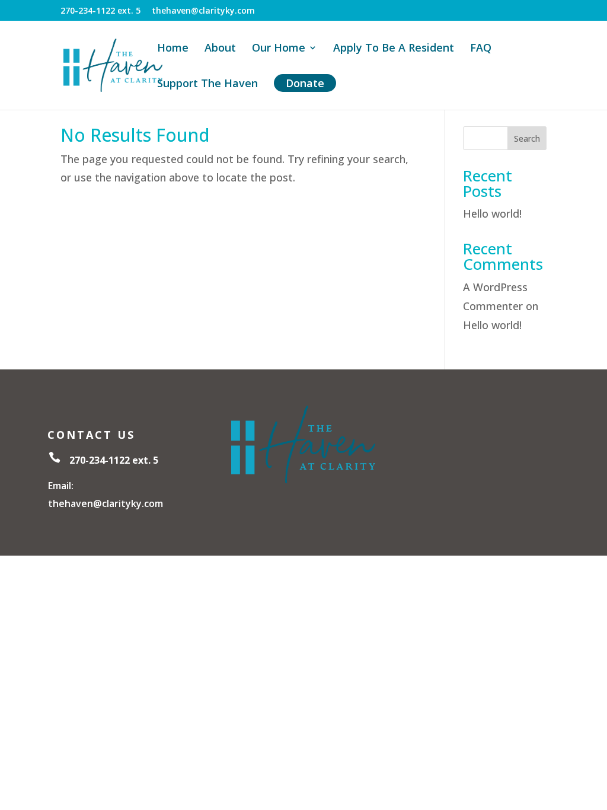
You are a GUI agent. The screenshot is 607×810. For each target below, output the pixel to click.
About (220, 49)
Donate (305, 83)
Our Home (278, 49)
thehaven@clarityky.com (203, 11)
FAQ (480, 49)
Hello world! (492, 213)
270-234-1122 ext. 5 (100, 11)
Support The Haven (207, 84)
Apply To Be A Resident (393, 49)
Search (527, 138)
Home (173, 49)
